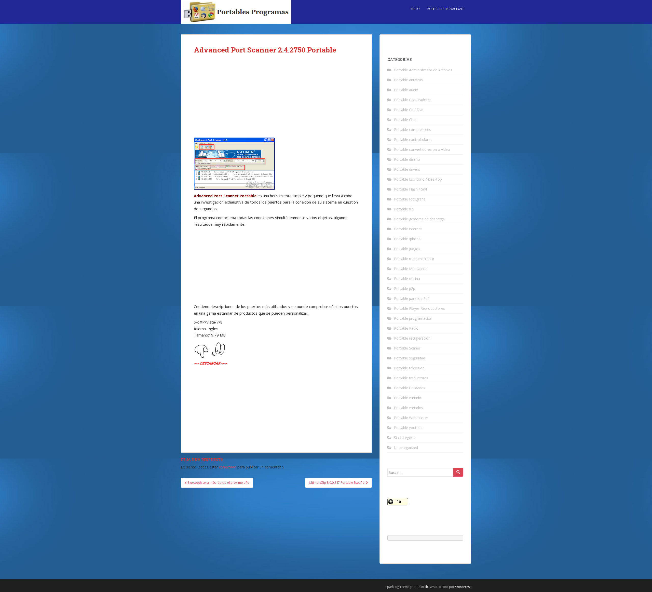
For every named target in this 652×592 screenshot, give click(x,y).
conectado (227, 467)
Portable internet (408, 228)
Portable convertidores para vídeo (422, 149)
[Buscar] (458, 472)
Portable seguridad (409, 358)
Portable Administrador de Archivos (423, 70)
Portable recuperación (412, 338)
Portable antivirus (408, 79)
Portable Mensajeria (410, 268)
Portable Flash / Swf (410, 189)
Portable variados (408, 407)
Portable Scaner (407, 348)
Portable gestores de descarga (419, 219)
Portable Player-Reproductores (419, 308)
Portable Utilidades (409, 387)
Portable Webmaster (411, 417)
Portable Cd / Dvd (408, 109)
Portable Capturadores (412, 99)
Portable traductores (411, 377)
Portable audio (406, 89)
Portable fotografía (410, 199)
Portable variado (407, 397)
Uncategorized (406, 447)
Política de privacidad (445, 9)
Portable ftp (404, 209)
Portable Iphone (407, 238)
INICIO (415, 9)
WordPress (463, 587)
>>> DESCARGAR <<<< (210, 363)
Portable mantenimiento (414, 258)
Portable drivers (407, 169)
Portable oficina (407, 278)
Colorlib (422, 587)
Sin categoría (404, 437)
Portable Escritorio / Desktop (418, 179)
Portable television (409, 368)
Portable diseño (407, 159)
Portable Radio (406, 328)
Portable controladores (413, 139)
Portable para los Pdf (411, 298)
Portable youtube (408, 427)
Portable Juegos (407, 248)
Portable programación (413, 318)
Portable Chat (405, 119)
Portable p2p (404, 288)
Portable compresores (412, 129)
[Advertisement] (276, 100)
